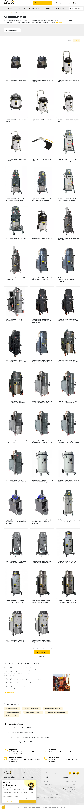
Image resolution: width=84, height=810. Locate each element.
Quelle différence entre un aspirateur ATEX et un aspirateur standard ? (29, 737)
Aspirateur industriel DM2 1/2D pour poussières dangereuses (16, 239)
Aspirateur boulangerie (12, 712)
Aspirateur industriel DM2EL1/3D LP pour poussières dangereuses (16, 561)
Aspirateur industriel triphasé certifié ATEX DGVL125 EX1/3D (16, 441)
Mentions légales (48, 784)
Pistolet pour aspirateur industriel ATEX (41, 160)
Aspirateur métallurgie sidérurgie (57, 712)
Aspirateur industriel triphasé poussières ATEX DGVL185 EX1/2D (16, 481)
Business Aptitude (53, 808)
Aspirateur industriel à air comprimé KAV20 (16, 120)
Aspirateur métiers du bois (33, 712)
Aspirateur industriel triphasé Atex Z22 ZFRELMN (69, 239)
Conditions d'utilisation (49, 788)
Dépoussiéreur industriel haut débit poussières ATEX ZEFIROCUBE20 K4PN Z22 (42, 521)
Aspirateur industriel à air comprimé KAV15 (16, 81)
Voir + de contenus (9, 692)
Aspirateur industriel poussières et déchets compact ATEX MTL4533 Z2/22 (42, 361)
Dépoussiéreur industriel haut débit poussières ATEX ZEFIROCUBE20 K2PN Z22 (16, 521)
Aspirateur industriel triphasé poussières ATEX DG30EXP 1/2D (68, 361)
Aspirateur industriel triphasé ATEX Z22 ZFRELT (16, 278)
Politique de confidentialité (50, 794)
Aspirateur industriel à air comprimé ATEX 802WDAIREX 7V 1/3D (42, 481)
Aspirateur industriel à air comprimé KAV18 (68, 81)
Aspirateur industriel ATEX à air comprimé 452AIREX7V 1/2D (41, 601)
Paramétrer (10, 801)
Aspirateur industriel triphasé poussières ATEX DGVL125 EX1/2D (42, 441)
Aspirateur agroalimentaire (52, 708)
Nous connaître (9, 777)
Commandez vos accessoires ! (43, 3)
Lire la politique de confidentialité (10, 796)
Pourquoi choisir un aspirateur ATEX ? (20, 728)
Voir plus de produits (42, 652)
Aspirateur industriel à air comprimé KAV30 (42, 120)
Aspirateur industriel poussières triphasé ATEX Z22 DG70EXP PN (68, 319)
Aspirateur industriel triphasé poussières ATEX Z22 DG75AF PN (16, 361)
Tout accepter (27, 801)
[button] (12, 30)
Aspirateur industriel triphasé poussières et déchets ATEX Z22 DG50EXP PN (41, 320)
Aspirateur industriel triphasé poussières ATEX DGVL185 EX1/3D (68, 441)
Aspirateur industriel (11, 708)
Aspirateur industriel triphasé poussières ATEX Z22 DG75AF (14, 319)
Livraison (45, 781)
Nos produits (28, 777)
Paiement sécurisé (48, 791)
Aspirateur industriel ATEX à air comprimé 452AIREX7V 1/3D (67, 561)
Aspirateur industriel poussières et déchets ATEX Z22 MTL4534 (42, 278)
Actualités (46, 777)
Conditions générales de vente (51, 797)
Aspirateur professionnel (31, 708)
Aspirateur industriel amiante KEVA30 (43, 238)
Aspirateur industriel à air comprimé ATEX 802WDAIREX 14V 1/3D (68, 481)
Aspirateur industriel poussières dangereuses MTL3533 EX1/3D (41, 641)
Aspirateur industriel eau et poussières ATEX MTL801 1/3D (69, 520)
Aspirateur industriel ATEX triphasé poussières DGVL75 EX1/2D (68, 402)
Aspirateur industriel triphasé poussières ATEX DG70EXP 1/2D (15, 402)
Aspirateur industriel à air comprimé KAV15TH (42, 81)
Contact (66, 777)
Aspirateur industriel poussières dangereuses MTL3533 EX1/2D (15, 641)
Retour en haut (42, 656)
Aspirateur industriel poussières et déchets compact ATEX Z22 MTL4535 (68, 279)
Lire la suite (59, 22)
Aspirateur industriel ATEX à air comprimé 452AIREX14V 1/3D (15, 601)
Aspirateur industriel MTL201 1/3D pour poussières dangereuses (68, 160)
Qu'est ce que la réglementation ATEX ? (20, 742)
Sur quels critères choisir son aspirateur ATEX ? (22, 732)
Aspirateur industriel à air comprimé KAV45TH (16, 160)
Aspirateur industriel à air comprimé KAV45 (68, 120)
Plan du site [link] (63, 808)
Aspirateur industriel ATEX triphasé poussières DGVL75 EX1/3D (42, 402)
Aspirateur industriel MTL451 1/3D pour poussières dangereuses (16, 199)
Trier (75, 40)
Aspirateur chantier (11, 716)
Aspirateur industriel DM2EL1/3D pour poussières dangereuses (41, 199)
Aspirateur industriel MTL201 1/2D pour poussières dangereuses (68, 199)
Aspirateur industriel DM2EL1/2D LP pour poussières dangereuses (42, 561)
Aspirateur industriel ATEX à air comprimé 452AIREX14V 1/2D (67, 601)
